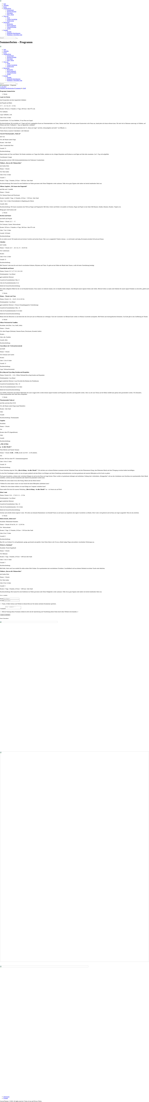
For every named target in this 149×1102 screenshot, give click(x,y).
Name (1, 598)
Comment (2, 608)
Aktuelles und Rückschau (7, 88)
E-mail (2, 600)
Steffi (24, 88)
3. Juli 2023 (3, 86)
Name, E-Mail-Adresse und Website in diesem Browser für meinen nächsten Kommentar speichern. (29, 604)
